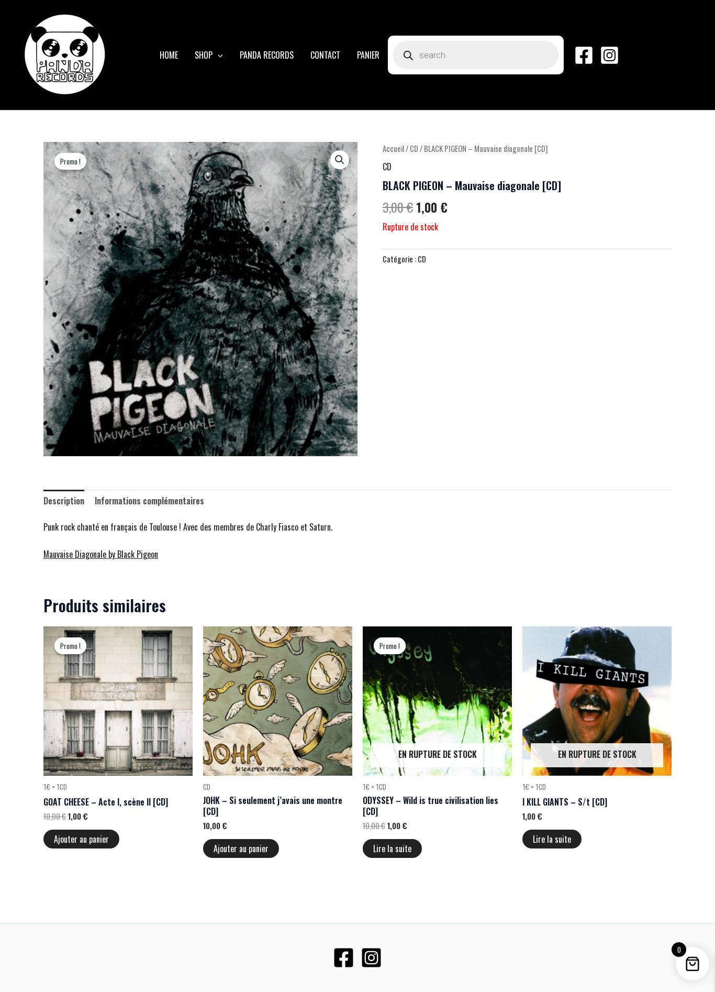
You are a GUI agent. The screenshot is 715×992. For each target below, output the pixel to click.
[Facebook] (584, 55)
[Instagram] (609, 55)
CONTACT (325, 55)
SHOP (204, 55)
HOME (169, 55)
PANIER (368, 55)
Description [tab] (63, 500)
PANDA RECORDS (267, 55)
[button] (218, 55)
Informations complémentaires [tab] (149, 500)
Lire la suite (392, 848)
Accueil (393, 148)
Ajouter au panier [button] (81, 839)
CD (414, 148)
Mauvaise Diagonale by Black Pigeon (100, 554)
